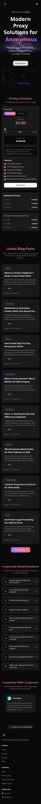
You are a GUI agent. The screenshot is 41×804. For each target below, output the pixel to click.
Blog (3, 762)
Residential (10, 113)
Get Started (20, 185)
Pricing (4, 754)
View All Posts (19, 550)
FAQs (3, 772)
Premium (21, 113)
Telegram (7, 797)
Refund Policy (7, 783)
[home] (5, 4)
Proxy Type (8, 109)
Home (4, 750)
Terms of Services (8, 779)
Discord (7, 793)
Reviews (5, 758)
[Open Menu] (36, 4)
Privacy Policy (6, 776)
